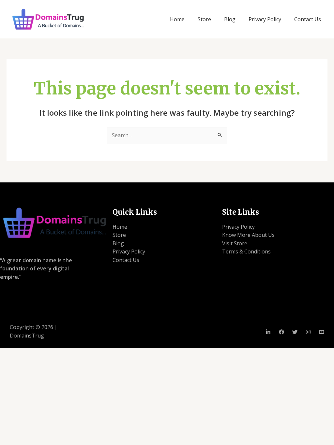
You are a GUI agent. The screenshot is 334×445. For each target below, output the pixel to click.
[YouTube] (321, 332)
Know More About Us (248, 234)
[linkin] (268, 332)
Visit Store (234, 243)
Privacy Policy (265, 19)
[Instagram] (308, 332)
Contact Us (307, 19)
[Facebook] (281, 332)
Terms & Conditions (246, 251)
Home (177, 19)
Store (204, 19)
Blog (229, 19)
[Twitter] (294, 332)
